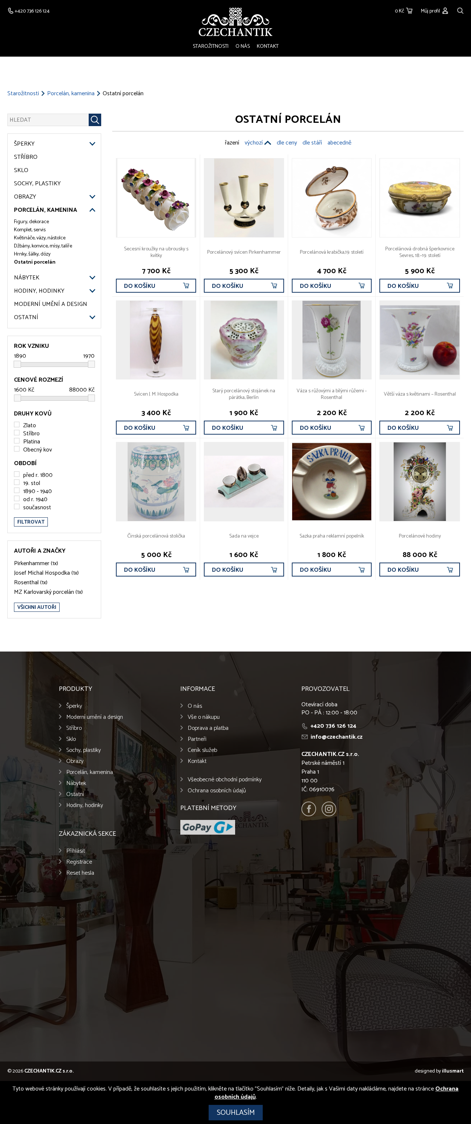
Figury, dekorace (31, 222)
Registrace (79, 862)
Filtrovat (31, 522)
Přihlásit (75, 851)
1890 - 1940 (37, 491)
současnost (37, 508)
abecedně (339, 143)
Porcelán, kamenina (71, 94)
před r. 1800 (38, 475)
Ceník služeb (202, 750)
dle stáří (312, 143)
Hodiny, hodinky (39, 291)
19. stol (31, 483)
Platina (31, 442)
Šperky (24, 144)
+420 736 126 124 (333, 726)
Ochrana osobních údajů (217, 791)
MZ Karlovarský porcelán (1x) (48, 592)
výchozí (254, 143)
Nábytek (26, 278)
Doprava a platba (208, 728)
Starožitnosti (211, 46)
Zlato (29, 426)
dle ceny (287, 143)
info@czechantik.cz (336, 737)
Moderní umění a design (50, 304)
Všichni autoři (36, 607)
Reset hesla (80, 873)
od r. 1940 (35, 499)
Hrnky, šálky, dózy (32, 254)
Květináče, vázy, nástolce (39, 238)
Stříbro (26, 157)
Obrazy (25, 197)
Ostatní (26, 317)
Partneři (197, 739)
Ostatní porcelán (35, 262)
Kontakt (268, 46)
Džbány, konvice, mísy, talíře (43, 246)
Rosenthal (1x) (30, 583)
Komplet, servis (30, 230)
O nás (243, 46)
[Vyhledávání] (460, 10)
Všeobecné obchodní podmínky (225, 780)
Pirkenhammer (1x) (36, 563)
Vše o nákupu (204, 717)
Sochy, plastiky (37, 184)
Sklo (21, 170)
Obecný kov (37, 450)
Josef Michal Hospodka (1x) (46, 573)
